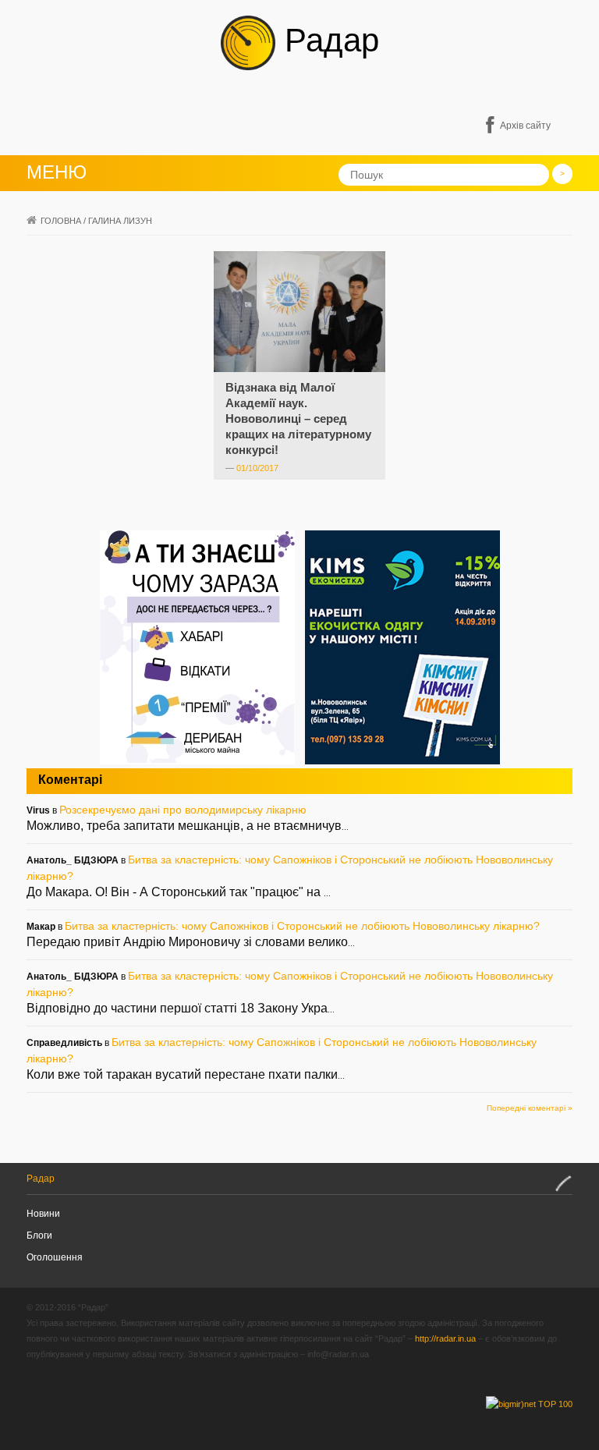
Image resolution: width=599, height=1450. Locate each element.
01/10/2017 (257, 468)
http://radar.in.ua (445, 1338)
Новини (43, 1213)
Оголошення (55, 1257)
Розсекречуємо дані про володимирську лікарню (183, 809)
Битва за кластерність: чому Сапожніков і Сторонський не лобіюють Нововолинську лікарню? (302, 926)
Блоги (39, 1235)
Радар (327, 40)
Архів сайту (525, 125)
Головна (61, 220)
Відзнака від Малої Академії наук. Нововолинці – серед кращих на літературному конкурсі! (298, 418)
